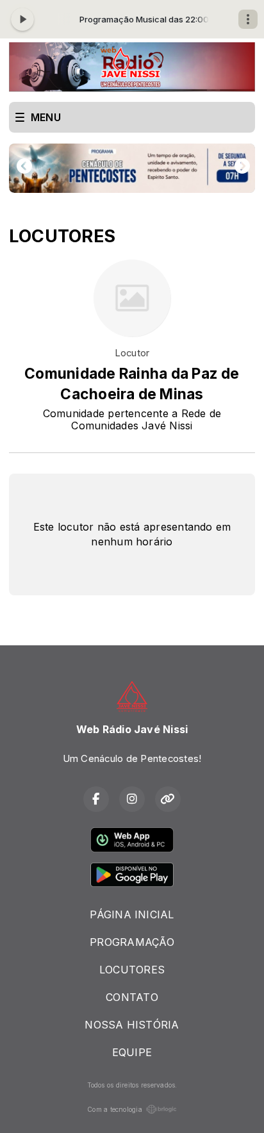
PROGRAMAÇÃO (132, 942)
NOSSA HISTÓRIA (132, 1024)
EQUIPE (132, 1052)
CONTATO (132, 997)
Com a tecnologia (114, 1109)
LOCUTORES (132, 969)
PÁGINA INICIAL (132, 914)
